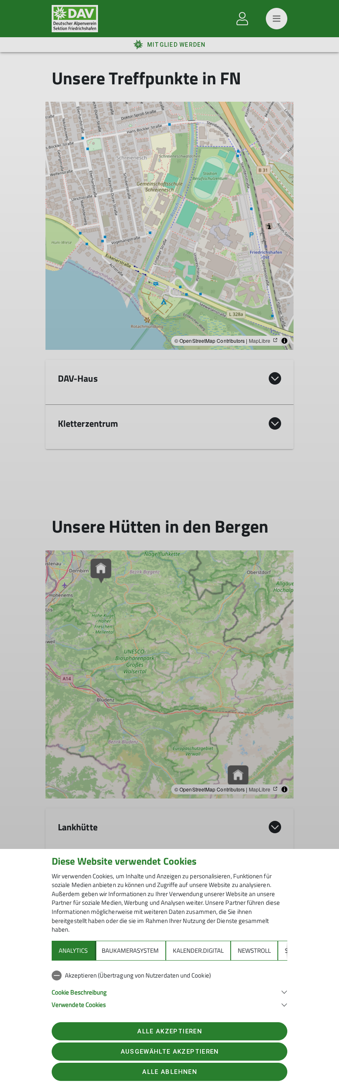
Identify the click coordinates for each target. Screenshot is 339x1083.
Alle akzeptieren (169, 1031)
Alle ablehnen (169, 1072)
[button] (169, 991)
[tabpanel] (169, 988)
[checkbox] (169, 975)
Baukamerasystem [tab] (130, 950)
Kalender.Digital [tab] (198, 950)
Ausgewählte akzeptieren (170, 1051)
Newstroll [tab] (254, 950)
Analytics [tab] (73, 950)
